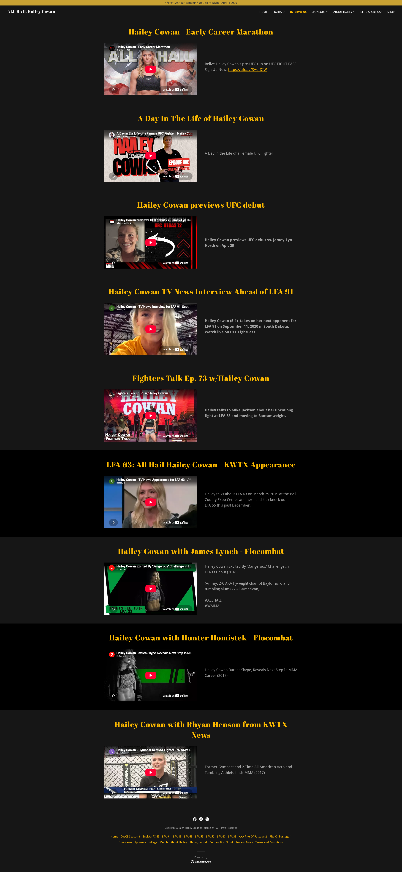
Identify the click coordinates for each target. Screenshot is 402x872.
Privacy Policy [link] (244, 842)
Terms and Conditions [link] (269, 842)
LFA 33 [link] (232, 836)
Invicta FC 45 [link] (151, 836)
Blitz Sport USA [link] (371, 11)
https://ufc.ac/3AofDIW (247, 69)
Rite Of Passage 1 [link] (280, 836)
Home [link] (263, 11)
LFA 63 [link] (188, 836)
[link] (31, 11)
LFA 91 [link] (166, 836)
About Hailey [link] (178, 842)
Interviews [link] (298, 11)
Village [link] (153, 842)
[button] (279, 12)
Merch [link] (164, 842)
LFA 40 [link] (221, 836)
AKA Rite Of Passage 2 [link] (253, 836)
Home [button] (114, 836)
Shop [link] (390, 11)
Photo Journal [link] (198, 842)
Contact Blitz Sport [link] (221, 842)
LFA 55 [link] (199, 836)
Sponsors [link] (140, 842)
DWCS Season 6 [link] (131, 836)
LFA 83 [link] (177, 836)
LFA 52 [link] (210, 836)
